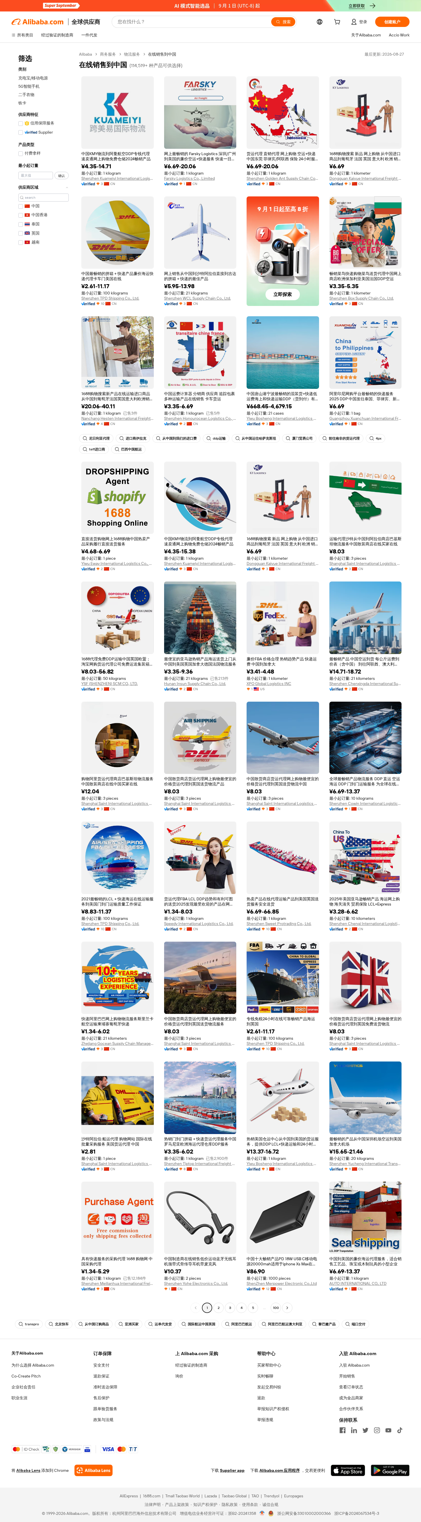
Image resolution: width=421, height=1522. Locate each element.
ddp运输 (219, 438)
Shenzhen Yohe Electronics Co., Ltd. (196, 1283)
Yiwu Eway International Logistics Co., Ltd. (117, 563)
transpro (32, 1324)
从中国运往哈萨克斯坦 (259, 438)
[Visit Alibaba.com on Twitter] (365, 1430)
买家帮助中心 (269, 1365)
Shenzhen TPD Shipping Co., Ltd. (110, 298)
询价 (179, 1376)
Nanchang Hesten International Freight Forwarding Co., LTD (117, 418)
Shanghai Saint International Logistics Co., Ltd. (365, 563)
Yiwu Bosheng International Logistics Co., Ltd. (283, 418)
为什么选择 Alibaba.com (32, 1365)
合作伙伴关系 (351, 1408)
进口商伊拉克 (136, 438)
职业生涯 (19, 1398)
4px (378, 438)
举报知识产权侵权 (273, 1408)
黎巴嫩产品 (327, 1324)
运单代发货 (163, 1324)
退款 (261, 1398)
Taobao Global (234, 1496)
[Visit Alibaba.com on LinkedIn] (354, 1430)
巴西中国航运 (131, 449)
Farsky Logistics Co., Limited (189, 178)
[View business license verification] (262, 1513)
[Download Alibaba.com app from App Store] (348, 1470)
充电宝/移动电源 (33, 78)
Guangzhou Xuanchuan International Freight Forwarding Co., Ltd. (365, 418)
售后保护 (101, 1398)
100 (276, 1308)
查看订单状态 (351, 1387)
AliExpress (129, 1496)
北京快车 (62, 1324)
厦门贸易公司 (302, 438)
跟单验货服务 (105, 1408)
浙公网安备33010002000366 (304, 1513)
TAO (255, 1496)
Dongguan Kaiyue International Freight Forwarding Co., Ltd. (365, 178)
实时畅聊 (265, 1376)
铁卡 (22, 103)
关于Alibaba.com (27, 1353)
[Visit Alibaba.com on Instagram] (376, 1430)
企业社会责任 (23, 1387)
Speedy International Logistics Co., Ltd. (198, 923)
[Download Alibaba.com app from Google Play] (390, 1470)
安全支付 (101, 1365)
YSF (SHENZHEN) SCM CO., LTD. (109, 683)
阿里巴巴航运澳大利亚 (285, 1324)
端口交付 (358, 1324)
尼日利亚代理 (99, 438)
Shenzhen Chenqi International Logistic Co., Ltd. (365, 923)
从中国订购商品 (97, 1324)
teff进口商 (97, 449)
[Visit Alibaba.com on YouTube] (388, 1430)
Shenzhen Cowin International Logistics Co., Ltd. (365, 803)
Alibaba (85, 54)
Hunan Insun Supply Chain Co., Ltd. (195, 683)
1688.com (151, 1496)
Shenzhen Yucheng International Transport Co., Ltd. (365, 1163)
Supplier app (232, 1470)
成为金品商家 (351, 1398)
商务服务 (108, 54)
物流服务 (132, 54)
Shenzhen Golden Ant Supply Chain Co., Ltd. (283, 178)
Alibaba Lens (28, 1470)
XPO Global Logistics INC (269, 683)
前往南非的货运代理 (344, 438)
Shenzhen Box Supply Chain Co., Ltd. (361, 298)
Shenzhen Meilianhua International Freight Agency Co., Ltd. (117, 1283)
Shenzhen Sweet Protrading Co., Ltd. (279, 923)
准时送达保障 (105, 1387)
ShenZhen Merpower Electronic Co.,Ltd (282, 1283)
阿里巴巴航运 (241, 1324)
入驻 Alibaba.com (354, 1365)
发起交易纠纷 (269, 1387)
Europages (293, 1496)
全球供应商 (86, 22)
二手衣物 (26, 94)
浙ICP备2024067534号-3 (356, 1513)
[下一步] (287, 1308)
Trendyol (271, 1496)
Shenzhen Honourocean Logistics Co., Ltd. (200, 418)
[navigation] (43, 681)
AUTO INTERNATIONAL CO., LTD (358, 1283)
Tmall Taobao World (182, 1496)
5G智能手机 (29, 86)
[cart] (338, 22)
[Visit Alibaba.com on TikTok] (399, 1430)
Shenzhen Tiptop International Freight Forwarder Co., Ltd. (200, 1163)
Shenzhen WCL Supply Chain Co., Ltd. (197, 298)
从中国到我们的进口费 (179, 438)
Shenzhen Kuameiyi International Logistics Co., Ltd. (117, 178)
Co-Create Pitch (26, 1376)
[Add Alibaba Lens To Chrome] (93, 1470)
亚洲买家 (132, 1324)
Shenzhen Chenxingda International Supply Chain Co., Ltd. (365, 683)
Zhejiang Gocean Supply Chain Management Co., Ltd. (117, 1043)
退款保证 (101, 1376)
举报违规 (265, 1419)
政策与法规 (103, 1419)
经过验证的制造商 (191, 1365)
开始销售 (347, 1376)
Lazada (210, 1496)
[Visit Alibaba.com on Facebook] (342, 1430)
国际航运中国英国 (201, 1324)
